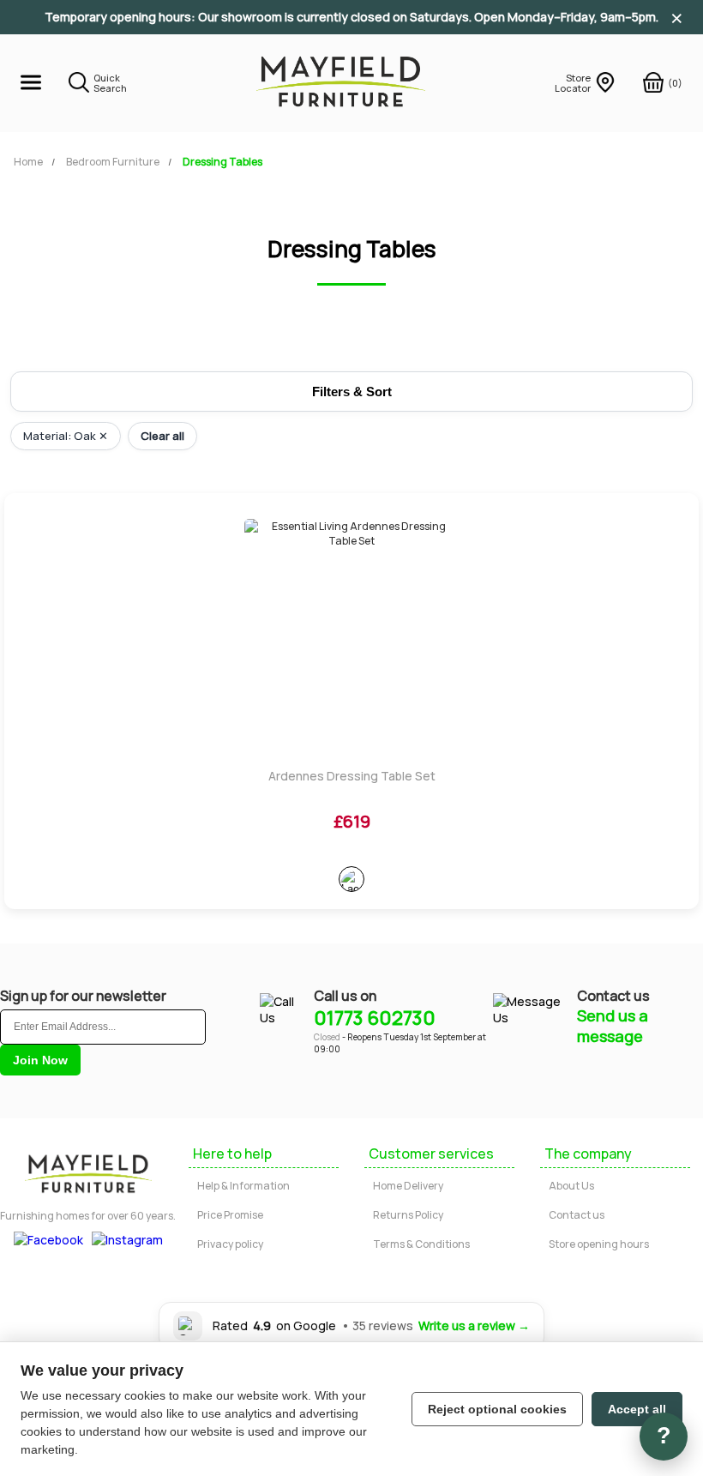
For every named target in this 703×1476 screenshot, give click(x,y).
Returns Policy (408, 1215)
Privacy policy (230, 1244)
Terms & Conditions (421, 1244)
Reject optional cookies (497, 1409)
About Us (571, 1185)
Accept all (637, 1409)
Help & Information (243, 1185)
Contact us (576, 1215)
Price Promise (230, 1215)
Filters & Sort (352, 391)
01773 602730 (375, 1018)
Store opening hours (599, 1244)
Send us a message (612, 1025)
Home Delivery (408, 1185)
